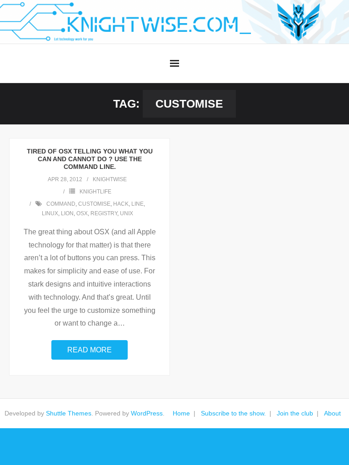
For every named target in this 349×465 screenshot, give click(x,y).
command (60, 204)
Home (181, 413)
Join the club (295, 413)
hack (121, 204)
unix (126, 213)
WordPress (147, 413)
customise (94, 204)
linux (50, 213)
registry (103, 213)
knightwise (110, 179)
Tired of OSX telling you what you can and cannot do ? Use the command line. (90, 159)
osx (82, 213)
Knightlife (95, 191)
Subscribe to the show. (233, 413)
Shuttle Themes (68, 413)
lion (67, 213)
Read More (89, 350)
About (332, 413)
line (137, 204)
